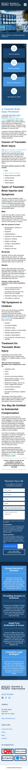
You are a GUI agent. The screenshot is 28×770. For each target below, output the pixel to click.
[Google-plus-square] (3, 698)
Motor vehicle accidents (13, 173)
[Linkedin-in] (9, 698)
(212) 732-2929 (7, 694)
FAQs (8, 35)
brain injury (13, 454)
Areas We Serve (7, 729)
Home (3, 35)
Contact (4, 738)
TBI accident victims (17, 275)
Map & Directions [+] (8, 718)
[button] (25, 4)
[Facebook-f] (6, 698)
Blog (3, 735)
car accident (7, 318)
